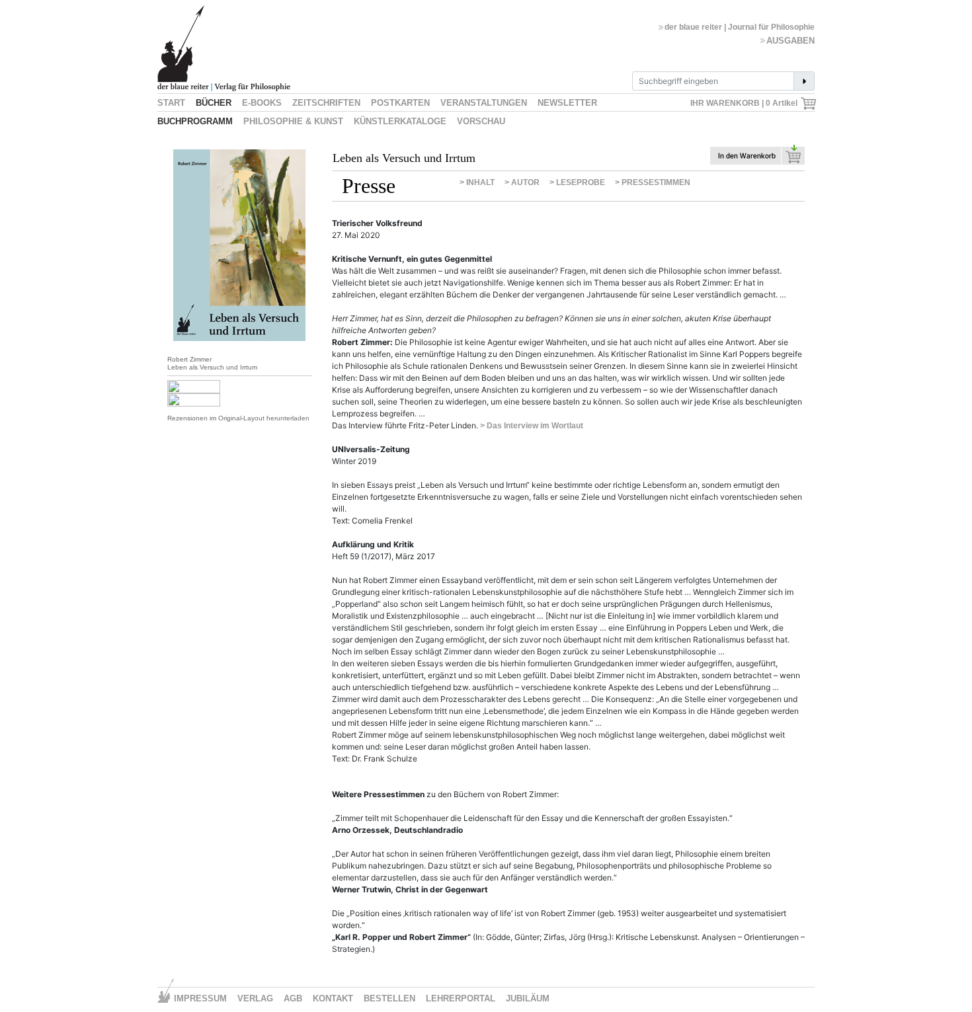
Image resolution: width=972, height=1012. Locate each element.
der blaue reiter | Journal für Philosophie (740, 27)
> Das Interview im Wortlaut (531, 425)
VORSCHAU (481, 121)
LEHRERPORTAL (460, 998)
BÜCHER (213, 103)
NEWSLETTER (567, 103)
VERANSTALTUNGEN (483, 103)
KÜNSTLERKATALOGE (400, 121)
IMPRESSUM (200, 998)
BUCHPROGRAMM (195, 121)
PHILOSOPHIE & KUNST (293, 121)
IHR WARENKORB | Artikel (744, 103)
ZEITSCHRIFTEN (326, 103)
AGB (293, 998)
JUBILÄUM (527, 998)
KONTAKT (333, 998)
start (171, 103)
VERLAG (255, 998)
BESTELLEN (389, 998)
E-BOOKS (262, 103)
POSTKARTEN (400, 103)
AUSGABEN (790, 41)
